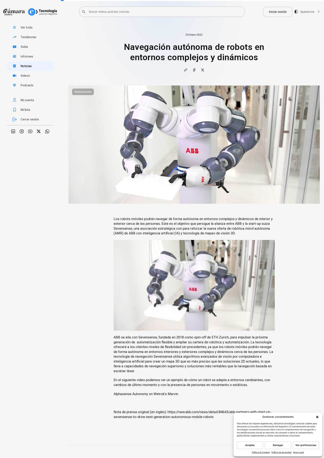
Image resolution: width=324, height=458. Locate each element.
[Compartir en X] (202, 70)
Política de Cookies (261, 452)
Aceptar (250, 445)
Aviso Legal (298, 452)
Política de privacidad (281, 452)
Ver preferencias (305, 445)
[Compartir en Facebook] (194, 70)
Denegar (278, 445)
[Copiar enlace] (185, 70)
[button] (317, 417)
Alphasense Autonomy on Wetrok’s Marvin (146, 394)
